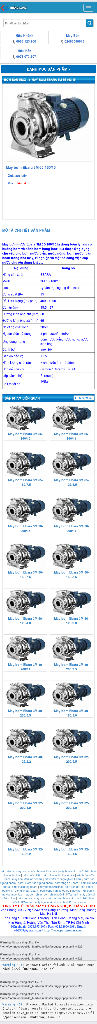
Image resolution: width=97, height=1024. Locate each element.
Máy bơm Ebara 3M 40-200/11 (25, 666)
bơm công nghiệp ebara (54, 890)
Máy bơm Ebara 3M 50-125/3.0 (71, 620)
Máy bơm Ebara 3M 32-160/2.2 (25, 851)
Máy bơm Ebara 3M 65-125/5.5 (71, 482)
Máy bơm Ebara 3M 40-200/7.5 (71, 666)
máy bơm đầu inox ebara (27, 879)
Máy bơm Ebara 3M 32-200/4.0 (25, 805)
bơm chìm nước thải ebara (58, 875)
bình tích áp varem (74, 902)
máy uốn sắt (87, 894)
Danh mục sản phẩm (47, 69)
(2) (12, 965)
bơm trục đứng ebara (24, 886)
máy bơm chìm (33, 894)
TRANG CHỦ (13, 7)
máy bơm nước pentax (47, 898)
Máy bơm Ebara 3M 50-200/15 (25, 528)
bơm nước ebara (47, 871)
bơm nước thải (31, 875)
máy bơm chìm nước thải (74, 871)
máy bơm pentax (12, 894)
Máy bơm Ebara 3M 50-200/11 (71, 528)
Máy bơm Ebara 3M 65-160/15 (25, 436)
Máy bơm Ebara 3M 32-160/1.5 (71, 851)
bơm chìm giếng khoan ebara (20, 890)
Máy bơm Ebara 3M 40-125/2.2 (25, 759)
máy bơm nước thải (51, 886)
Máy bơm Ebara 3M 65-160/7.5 (25, 482)
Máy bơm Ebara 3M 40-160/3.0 (71, 712)
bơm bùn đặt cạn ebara (79, 886)
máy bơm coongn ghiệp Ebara (63, 879)
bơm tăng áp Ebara (66, 883)
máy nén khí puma (83, 890)
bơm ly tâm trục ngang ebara (35, 883)
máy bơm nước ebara (48, 902)
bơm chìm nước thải (75, 898)
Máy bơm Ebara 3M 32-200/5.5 (71, 759)
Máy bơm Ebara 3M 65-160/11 (71, 436)
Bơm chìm (9, 898)
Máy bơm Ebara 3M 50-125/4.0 (25, 620)
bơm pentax (25, 898)
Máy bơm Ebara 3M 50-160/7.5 (25, 574)
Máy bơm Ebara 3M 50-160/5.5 (71, 574)
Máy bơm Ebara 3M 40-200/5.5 (25, 712)
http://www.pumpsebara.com (63, 930)
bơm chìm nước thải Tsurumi (61, 894)
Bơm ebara (7, 871)
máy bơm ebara (25, 871)
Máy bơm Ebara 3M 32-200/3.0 (71, 805)
